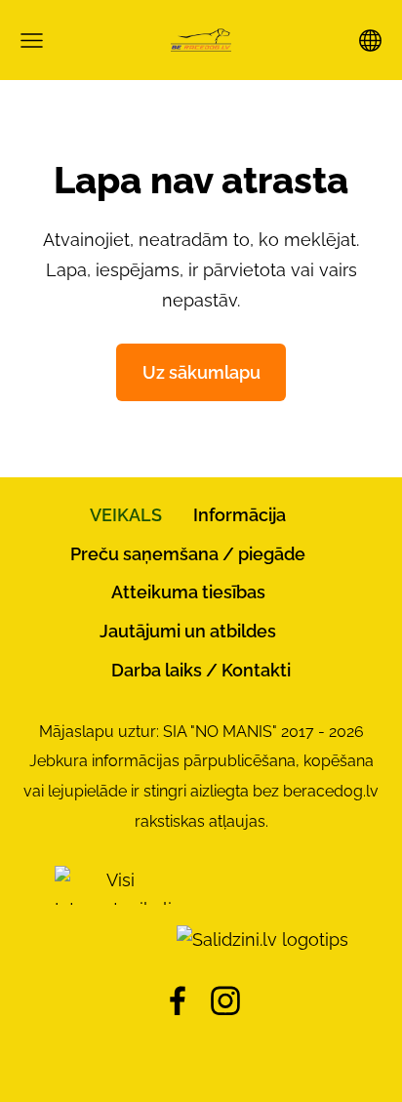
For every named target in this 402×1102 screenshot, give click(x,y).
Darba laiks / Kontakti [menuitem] (201, 670)
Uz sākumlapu (201, 372)
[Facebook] (177, 1001)
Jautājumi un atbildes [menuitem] (188, 631)
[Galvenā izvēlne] (32, 40)
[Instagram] (225, 1001)
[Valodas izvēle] (370, 40)
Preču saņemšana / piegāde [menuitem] (187, 554)
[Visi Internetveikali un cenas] (113, 939)
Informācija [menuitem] (239, 515)
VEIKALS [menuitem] (126, 515)
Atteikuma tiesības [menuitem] (188, 592)
